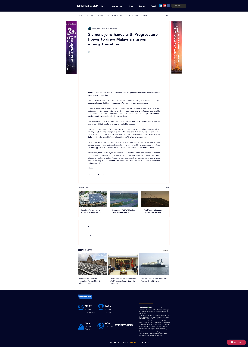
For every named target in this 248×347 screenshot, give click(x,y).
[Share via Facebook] (89, 174)
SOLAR (100, 15)
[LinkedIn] (160, 5)
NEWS (81, 15)
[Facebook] (168, 5)
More (145, 15)
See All (167, 187)
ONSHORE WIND (132, 15)
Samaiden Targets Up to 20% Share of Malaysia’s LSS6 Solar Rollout (91, 211)
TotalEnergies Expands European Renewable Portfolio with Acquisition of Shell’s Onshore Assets (155, 211)
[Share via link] (103, 174)
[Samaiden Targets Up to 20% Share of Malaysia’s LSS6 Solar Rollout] (93, 199)
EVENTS (90, 15)
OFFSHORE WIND (114, 15)
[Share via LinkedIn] (98, 174)
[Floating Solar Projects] (124, 199)
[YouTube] (164, 5)
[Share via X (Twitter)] (94, 174)
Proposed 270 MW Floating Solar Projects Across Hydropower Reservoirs (123, 211)
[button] (143, 6)
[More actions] (159, 28)
